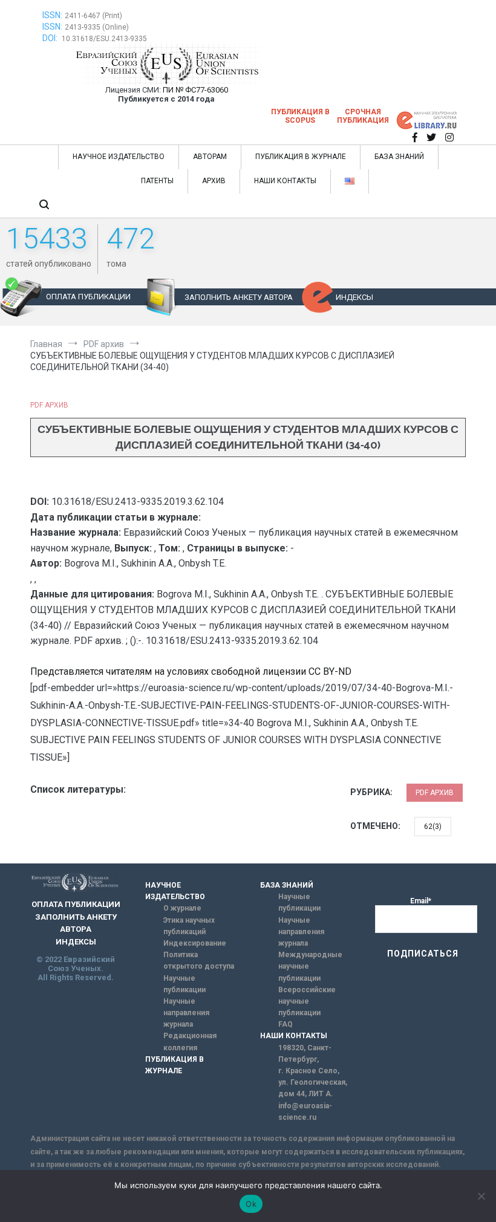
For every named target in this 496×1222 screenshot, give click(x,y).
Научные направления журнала (186, 1013)
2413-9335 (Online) (97, 27)
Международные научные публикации (310, 966)
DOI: (50, 38)
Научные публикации (184, 984)
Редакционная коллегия (190, 1041)
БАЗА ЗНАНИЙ (399, 156)
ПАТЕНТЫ (157, 181)
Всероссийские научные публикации (307, 1001)
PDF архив (49, 405)
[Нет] (481, 1196)
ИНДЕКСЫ (354, 297)
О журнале (182, 908)
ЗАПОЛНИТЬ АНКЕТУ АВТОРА (238, 297)
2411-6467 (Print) (93, 15)
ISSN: (52, 15)
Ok (251, 1204)
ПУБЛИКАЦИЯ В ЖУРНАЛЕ (300, 156)
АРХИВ (214, 181)
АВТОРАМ (210, 156)
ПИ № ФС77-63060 (195, 89)
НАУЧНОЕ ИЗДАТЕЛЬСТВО (119, 156)
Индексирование (194, 943)
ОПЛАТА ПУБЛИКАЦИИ (88, 296)
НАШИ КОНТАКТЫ (285, 181)
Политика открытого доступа (198, 960)
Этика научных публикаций (189, 926)
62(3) (433, 826)
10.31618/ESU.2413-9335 (104, 38)
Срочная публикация (363, 116)
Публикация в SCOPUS (300, 116)
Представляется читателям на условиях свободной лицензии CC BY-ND (190, 671)
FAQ (285, 1024)
